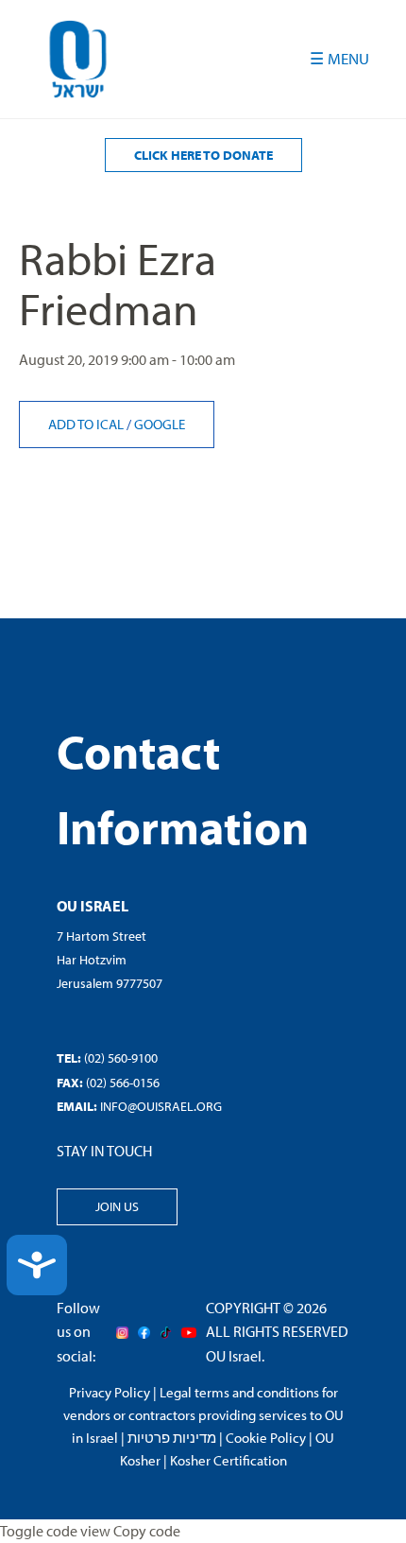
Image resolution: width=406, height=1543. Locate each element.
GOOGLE (159, 424)
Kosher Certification (228, 1460)
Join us (117, 1206)
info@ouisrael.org (161, 1106)
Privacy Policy (109, 1392)
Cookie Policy (266, 1438)
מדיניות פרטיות (171, 1438)
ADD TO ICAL (87, 424)
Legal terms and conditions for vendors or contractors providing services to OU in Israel (203, 1415)
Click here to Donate (203, 155)
